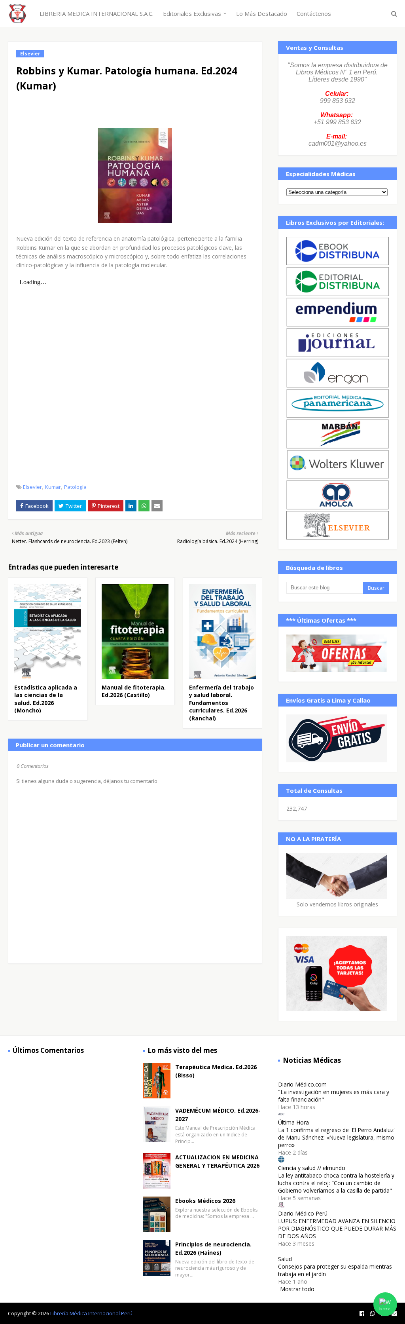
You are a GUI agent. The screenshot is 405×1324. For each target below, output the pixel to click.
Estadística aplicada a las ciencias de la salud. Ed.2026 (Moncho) (45, 699)
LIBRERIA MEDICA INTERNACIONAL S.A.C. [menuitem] (96, 13)
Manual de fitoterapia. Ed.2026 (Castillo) (134, 691)
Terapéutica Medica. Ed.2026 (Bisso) (216, 1071)
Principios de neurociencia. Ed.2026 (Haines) (213, 1248)
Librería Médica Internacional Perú (91, 1313)
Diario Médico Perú (302, 1213)
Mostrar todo (297, 1289)
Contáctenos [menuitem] (314, 13)
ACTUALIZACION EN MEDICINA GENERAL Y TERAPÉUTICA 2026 (217, 1161)
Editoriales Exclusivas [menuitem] (192, 13)
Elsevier (32, 486)
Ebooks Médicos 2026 (205, 1200)
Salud (285, 1259)
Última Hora (293, 1122)
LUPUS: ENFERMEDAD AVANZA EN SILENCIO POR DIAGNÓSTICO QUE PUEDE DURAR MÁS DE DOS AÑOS (337, 1228)
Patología (75, 486)
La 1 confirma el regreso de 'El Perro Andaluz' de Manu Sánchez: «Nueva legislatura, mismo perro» (336, 1137)
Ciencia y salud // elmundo (311, 1168)
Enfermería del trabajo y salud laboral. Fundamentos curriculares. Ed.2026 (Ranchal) (221, 703)
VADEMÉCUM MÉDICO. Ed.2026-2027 (218, 1115)
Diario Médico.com (302, 1084)
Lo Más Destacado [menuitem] (261, 13)
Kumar (53, 486)
